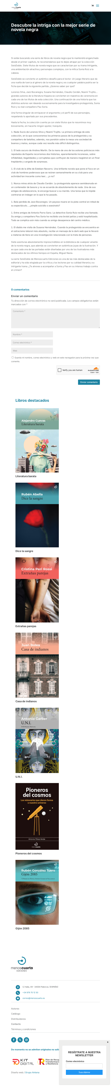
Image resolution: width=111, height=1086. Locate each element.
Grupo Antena (32, 1072)
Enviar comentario (89, 382)
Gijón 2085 (22, 928)
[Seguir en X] (20, 1039)
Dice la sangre (24, 551)
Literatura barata (25, 476)
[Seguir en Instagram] (26, 1039)
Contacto (16, 1024)
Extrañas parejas (25, 626)
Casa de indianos (26, 701)
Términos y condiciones (23, 1029)
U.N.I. (19, 776)
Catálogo (15, 1013)
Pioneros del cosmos (28, 853)
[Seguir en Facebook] (13, 1039)
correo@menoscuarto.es (34, 998)
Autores (15, 1008)
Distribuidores (18, 1019)
